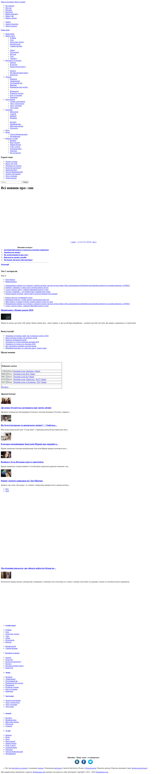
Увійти (8, 22)
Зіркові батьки (15, 145)
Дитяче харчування (17, 101)
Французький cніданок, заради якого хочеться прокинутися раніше (31, 294)
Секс (12, 56)
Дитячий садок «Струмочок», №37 (27, 382)
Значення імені (15, 149)
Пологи (13, 71)
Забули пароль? (11, 26)
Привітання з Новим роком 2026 (17, 310)
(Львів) (37, 371)
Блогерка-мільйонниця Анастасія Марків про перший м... (29, 444)
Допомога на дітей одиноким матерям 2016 (22, 342)
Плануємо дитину (17, 42)
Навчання (13, 97)
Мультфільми (15, 136)
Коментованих (11, 282)
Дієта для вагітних (17, 104)
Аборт (12, 50)
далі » (94, 242)
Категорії (5, 264)
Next (7, 491)
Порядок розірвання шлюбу (16, 340)
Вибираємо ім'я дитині (19, 87)
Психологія (14, 52)
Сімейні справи (10, 625)
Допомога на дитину (13, 166)
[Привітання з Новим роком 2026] (6, 319)
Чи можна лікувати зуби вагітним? (18, 260)
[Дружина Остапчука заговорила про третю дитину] (6, 403)
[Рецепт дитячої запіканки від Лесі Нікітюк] (6, 476)
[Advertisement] (18, 530)
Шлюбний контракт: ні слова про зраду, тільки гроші (25, 348)
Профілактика (15, 124)
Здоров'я (13, 58)
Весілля (13, 54)
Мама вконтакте (11, 14)
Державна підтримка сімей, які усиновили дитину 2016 (27, 336)
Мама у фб (9, 16)
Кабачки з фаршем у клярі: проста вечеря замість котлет (27, 288)
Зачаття (13, 62)
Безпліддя (13, 75)
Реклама (8, 10)
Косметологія (15, 44)
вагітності (58, 768)
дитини (41, 768)
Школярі (13, 85)
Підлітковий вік (16, 83)
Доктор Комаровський (18, 134)
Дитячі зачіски (11, 178)
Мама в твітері (11, 18)
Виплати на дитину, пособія (15, 257)
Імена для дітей (11, 164)
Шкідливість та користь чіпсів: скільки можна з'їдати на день (29, 302)
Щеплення (14, 112)
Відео (7, 132)
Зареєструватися (11, 24)
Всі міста (4, 387)
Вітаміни (13, 118)
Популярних (10, 280)
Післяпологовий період (19, 73)
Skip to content (19, 2)
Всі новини (9, 6)
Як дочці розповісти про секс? (16, 255)
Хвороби (8, 110)
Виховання (14, 91)
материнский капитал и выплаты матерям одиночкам (26, 250)
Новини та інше (11, 138)
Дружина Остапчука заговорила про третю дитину (26, 407)
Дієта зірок (14, 108)
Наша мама (5, 30)
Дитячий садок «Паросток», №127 (27, 379)
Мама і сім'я (10, 36)
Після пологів (90, 768)
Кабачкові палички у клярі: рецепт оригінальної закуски (27, 300)
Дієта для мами (16, 106)
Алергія (13, 114)
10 (90, 242)
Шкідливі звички (16, 126)
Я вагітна (13, 65)
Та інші (8, 731)
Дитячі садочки (11, 162)
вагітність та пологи (20, 768)
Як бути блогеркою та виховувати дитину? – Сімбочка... (29, 425)
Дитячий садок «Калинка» (24, 371)
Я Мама (13, 38)
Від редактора (15, 153)
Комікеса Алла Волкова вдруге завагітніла (22, 462)
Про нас (8, 8)
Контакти (9, 12)
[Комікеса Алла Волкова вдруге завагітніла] (6, 457)
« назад (73, 242)
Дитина (8, 77)
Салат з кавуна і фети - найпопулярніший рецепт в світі (27, 290)
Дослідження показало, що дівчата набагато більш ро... (28, 568)
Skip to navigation (7, 2)
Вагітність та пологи (13, 60)
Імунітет (13, 122)
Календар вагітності (18, 67)
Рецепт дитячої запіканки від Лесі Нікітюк (22, 481)
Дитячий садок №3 (21, 377)
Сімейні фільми (16, 46)
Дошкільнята (15, 81)
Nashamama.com (39, 772)
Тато (12, 40)
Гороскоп (13, 151)
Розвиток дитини (16, 93)
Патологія (14, 128)
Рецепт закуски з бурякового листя (18, 298)
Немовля (13, 79)
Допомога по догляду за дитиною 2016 (20, 344)
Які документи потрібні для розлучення (20, 346)
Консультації (15, 143)
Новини (13, 140)
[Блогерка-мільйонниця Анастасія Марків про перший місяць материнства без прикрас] (6, 440)
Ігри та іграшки (16, 95)
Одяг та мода (15, 147)
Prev (7, 489)
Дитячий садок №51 (21, 374)
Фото (7, 130)
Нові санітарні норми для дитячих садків (21, 338)
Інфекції (13, 116)
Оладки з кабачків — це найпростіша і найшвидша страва (27, 292)
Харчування (10, 99)
